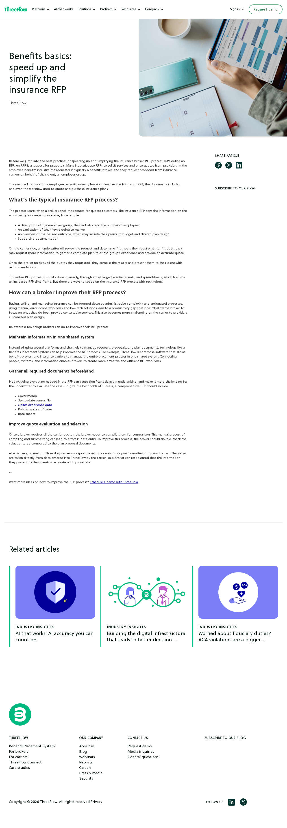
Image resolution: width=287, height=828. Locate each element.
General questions (143, 757)
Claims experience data (35, 405)
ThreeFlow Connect (25, 763)
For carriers (18, 757)
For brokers (18, 752)
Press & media (90, 773)
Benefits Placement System (32, 746)
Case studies (19, 768)
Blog (83, 752)
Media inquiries (141, 752)
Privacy (96, 802)
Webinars (87, 757)
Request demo (266, 9)
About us (87, 746)
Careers (85, 768)
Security (86, 779)
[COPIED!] (218, 165)
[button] (41, 9)
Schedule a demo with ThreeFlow (114, 482)
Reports (86, 763)
